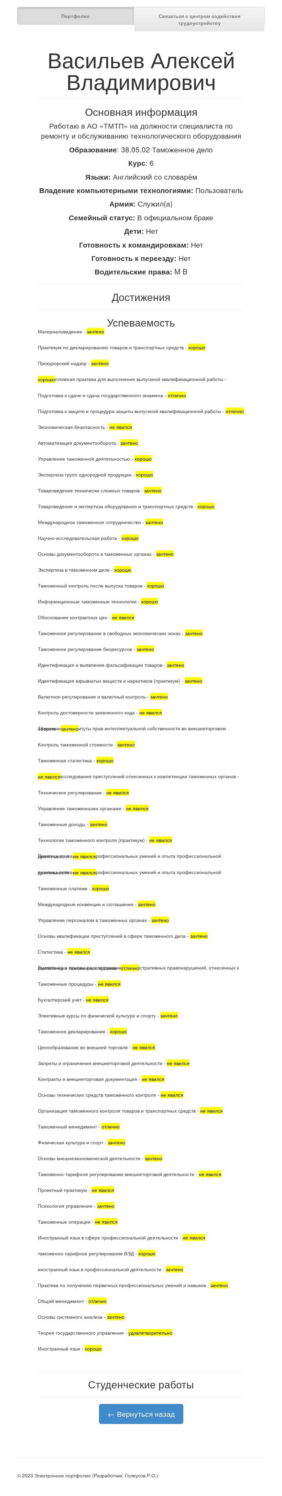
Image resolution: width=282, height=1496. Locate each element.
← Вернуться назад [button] (141, 1413)
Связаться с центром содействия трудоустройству (199, 19)
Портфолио (75, 15)
